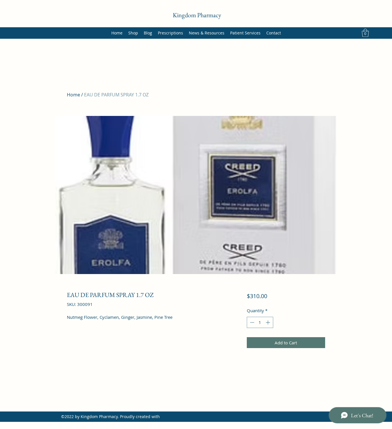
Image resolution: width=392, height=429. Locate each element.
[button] (365, 33)
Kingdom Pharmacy (197, 15)
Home (73, 95)
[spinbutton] (260, 322)
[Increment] (268, 322)
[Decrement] (251, 322)
